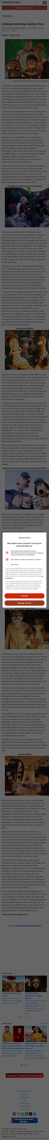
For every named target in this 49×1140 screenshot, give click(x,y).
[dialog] (24, 570)
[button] (24, 564)
